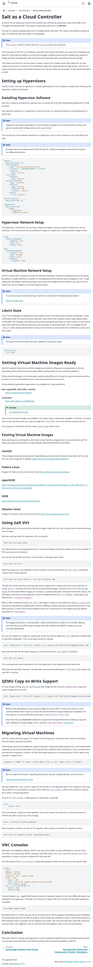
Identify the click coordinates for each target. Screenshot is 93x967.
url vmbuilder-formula (18, 412)
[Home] (4, 10)
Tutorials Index (24, 11)
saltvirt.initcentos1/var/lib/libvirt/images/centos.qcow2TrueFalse (47, 696)
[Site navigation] (4, 4)
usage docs (68, 722)
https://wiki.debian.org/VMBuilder (19, 401)
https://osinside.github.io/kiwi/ (18, 392)
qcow (38, 687)
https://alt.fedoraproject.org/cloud (55, 472)
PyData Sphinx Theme (76, 961)
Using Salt (11, 11)
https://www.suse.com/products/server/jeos (21, 501)
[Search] (83, 4)
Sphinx (17, 963)
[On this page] (89, 4)
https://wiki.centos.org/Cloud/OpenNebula (50, 459)
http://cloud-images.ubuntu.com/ (54, 514)
